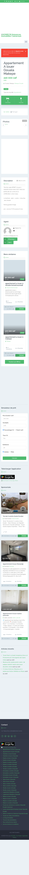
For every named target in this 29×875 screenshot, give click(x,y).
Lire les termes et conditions (11, 824)
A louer (22, 279)
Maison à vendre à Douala (10, 800)
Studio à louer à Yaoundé (9, 790)
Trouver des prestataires (9, 820)
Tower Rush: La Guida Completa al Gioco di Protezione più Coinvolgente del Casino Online (15, 658)
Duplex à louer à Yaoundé (10, 758)
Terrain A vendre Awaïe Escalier (13, 516)
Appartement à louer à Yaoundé (11, 749)
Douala (21, 83)
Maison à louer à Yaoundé (10, 798)
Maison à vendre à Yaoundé (10, 803)
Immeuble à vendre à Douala (11, 770)
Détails (21, 309)
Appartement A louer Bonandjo (13, 564)
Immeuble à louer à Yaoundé (10, 777)
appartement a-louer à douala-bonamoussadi (14, 284)
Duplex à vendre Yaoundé (10, 764)
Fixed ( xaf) (19, 430)
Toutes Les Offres (14, 362)
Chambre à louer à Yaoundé (10, 756)
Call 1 (10, 242)
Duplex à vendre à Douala (10, 762)
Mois (12, 452)
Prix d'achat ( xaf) (8, 415)
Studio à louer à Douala (9, 788)
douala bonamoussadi (12, 287)
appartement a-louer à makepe (14, 338)
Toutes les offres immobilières (11, 815)
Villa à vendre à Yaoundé (9, 785)
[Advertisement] (14, 17)
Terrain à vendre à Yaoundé (10, 768)
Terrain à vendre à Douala (10, 766)
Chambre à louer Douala (9, 753)
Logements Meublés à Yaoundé (11, 794)
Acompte (5, 422)
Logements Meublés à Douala (11, 792)
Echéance (6, 444)
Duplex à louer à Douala (9, 760)
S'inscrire (23, 1)
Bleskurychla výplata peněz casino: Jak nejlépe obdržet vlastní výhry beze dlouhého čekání (14, 664)
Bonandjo (11, 566)
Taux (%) (5, 435)
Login (17, 1)
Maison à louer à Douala (9, 796)
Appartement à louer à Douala (11, 751)
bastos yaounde (16, 617)
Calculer (14, 458)
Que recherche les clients (10, 822)
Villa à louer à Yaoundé (9, 779)
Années (6, 452)
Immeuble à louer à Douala (10, 775)
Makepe (17, 83)
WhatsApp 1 (11, 239)
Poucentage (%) (9, 430)
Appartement (17, 92)
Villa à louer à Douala (8, 781)
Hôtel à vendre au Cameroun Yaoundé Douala (15, 813)
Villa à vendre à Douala (9, 783)
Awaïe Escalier (15, 518)
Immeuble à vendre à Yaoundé (11, 773)
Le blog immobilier (8, 817)
